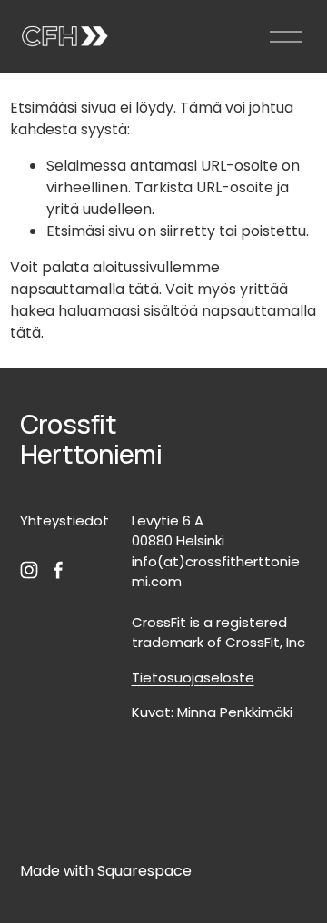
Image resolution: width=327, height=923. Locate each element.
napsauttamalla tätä (84, 289)
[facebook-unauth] (58, 570)
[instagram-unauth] (29, 570)
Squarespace (144, 870)
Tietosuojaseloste (193, 677)
